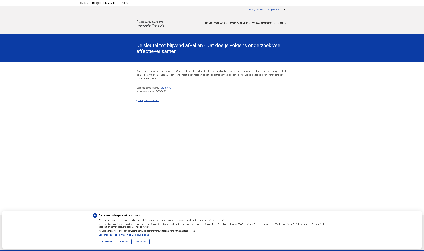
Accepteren (141, 242)
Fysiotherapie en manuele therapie (150, 23)
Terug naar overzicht (148, 100)
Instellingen (107, 242)
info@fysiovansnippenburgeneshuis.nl (265, 10)
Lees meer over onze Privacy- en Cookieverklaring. (124, 235)
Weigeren (124, 242)
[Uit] (98, 3)
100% (125, 3)
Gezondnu (165, 87)
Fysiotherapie (239, 23)
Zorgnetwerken (262, 23)
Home (208, 23)
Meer (280, 23)
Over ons (219, 23)
